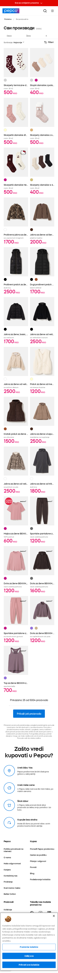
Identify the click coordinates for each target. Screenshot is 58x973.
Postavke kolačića (29, 946)
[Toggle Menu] (52, 11)
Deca (9, 36)
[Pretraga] (45, 11)
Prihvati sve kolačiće (29, 964)
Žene (28, 36)
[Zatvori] (53, 916)
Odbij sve (29, 955)
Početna (7, 19)
